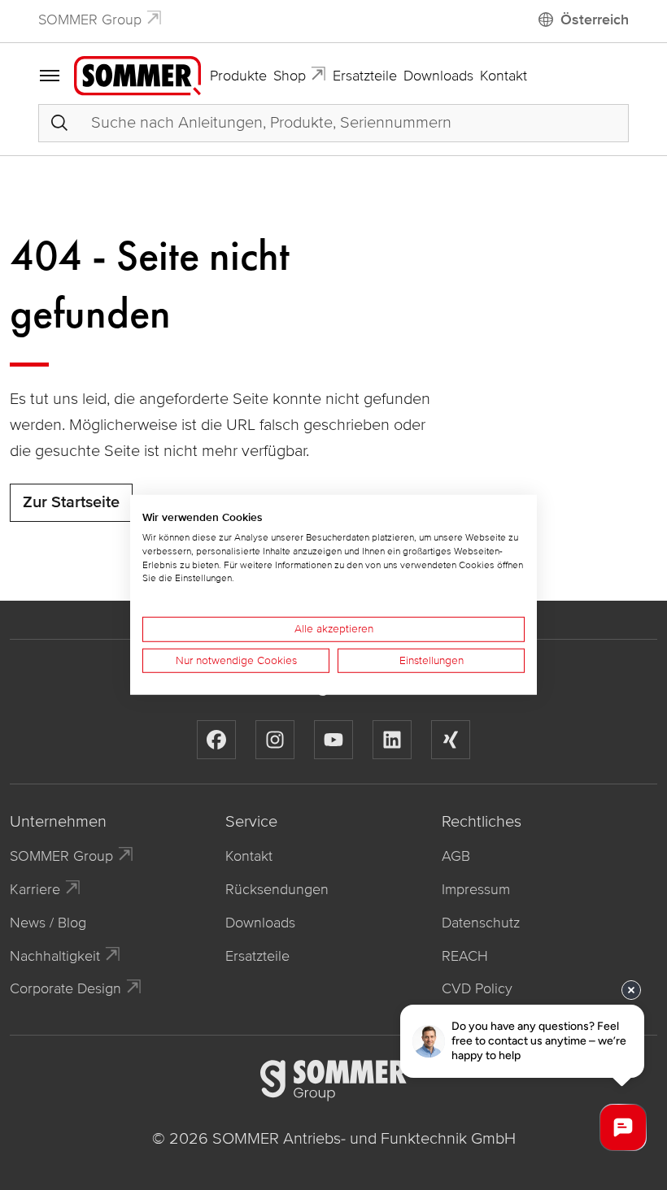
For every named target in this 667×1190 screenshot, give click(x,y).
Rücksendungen (277, 889)
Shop (289, 76)
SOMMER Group (90, 19)
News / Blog (48, 923)
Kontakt (503, 76)
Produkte (238, 76)
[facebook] (216, 739)
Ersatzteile (365, 76)
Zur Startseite (71, 502)
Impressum (476, 889)
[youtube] (333, 739)
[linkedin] (392, 739)
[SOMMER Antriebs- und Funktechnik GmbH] (137, 75)
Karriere (35, 889)
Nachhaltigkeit (55, 956)
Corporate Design (65, 988)
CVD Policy (477, 988)
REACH (465, 956)
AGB (456, 856)
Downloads (438, 76)
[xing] (450, 739)
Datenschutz (481, 923)
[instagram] (274, 739)
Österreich (594, 19)
